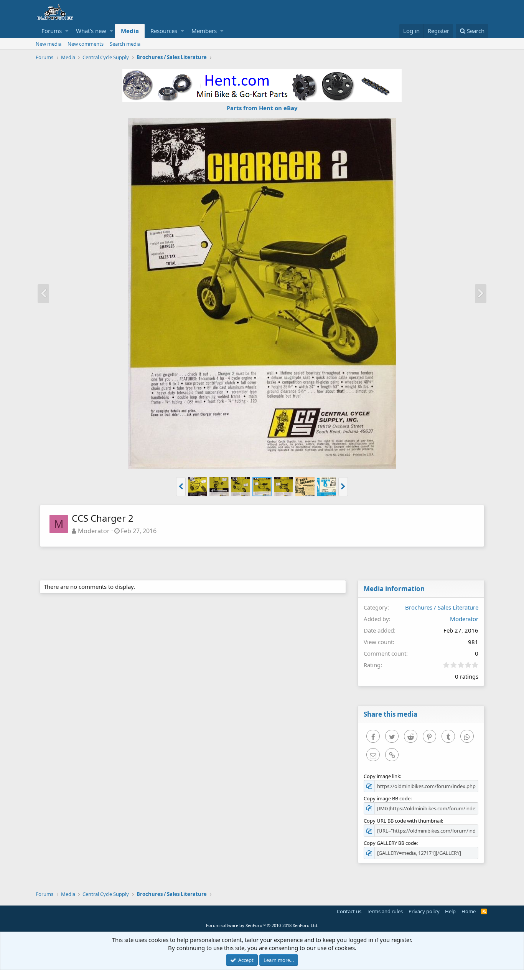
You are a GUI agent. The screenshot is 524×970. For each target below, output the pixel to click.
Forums (51, 31)
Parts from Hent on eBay (262, 108)
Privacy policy (424, 911)
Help (450, 911)
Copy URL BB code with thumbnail (403, 820)
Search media (125, 43)
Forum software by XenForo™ (262, 925)
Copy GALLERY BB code (390, 842)
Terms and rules (385, 911)
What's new (91, 31)
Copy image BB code (387, 798)
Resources (163, 31)
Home (468, 911)
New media (48, 43)
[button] (67, 31)
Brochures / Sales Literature (441, 607)
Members (204, 31)
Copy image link (382, 776)
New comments (86, 43)
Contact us (349, 911)
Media (130, 31)
